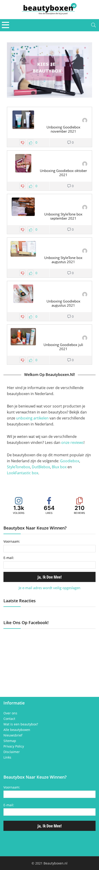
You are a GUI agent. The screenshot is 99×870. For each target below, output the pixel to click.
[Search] (93, 25)
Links (7, 757)
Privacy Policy (13, 746)
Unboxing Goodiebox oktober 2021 (63, 172)
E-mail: (8, 558)
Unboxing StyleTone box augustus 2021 (63, 259)
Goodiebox (69, 460)
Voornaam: (11, 541)
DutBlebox (41, 466)
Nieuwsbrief (12, 735)
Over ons (10, 713)
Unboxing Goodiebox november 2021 (63, 129)
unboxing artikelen (32, 418)
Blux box (59, 466)
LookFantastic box (22, 472)
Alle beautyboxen (16, 730)
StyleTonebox (18, 466)
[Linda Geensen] (84, 120)
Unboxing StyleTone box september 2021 (63, 216)
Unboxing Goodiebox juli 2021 (63, 346)
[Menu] (5, 25)
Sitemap (9, 741)
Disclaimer (11, 752)
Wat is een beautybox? (20, 724)
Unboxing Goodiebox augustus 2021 (63, 303)
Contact (9, 719)
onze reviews (72, 442)
